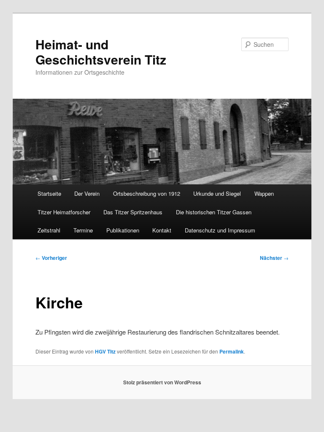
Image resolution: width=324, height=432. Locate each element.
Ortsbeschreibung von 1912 (146, 193)
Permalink (231, 351)
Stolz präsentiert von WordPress (162, 382)
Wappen (264, 193)
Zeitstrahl (49, 230)
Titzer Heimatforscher (64, 212)
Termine (83, 230)
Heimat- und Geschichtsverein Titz (100, 51)
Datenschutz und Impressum (220, 230)
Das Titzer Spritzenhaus (132, 212)
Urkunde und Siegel (217, 193)
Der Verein (87, 193)
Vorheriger (51, 258)
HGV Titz (105, 351)
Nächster (274, 258)
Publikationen (122, 230)
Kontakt (161, 230)
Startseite (49, 193)
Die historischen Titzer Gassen (213, 212)
